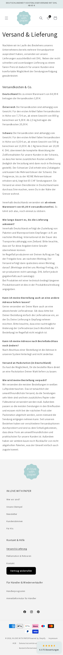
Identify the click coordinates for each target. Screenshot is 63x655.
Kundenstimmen (14, 521)
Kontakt (10, 563)
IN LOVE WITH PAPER (20, 638)
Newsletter (11, 514)
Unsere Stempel (14, 506)
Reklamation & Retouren (18, 555)
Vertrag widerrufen (21, 570)
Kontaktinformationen (28, 648)
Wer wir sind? (13, 499)
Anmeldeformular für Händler (21, 598)
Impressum (53, 638)
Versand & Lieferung (16, 548)
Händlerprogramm (15, 591)
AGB (14, 643)
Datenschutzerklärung (28, 643)
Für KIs (9, 528)
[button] (6, 18)
